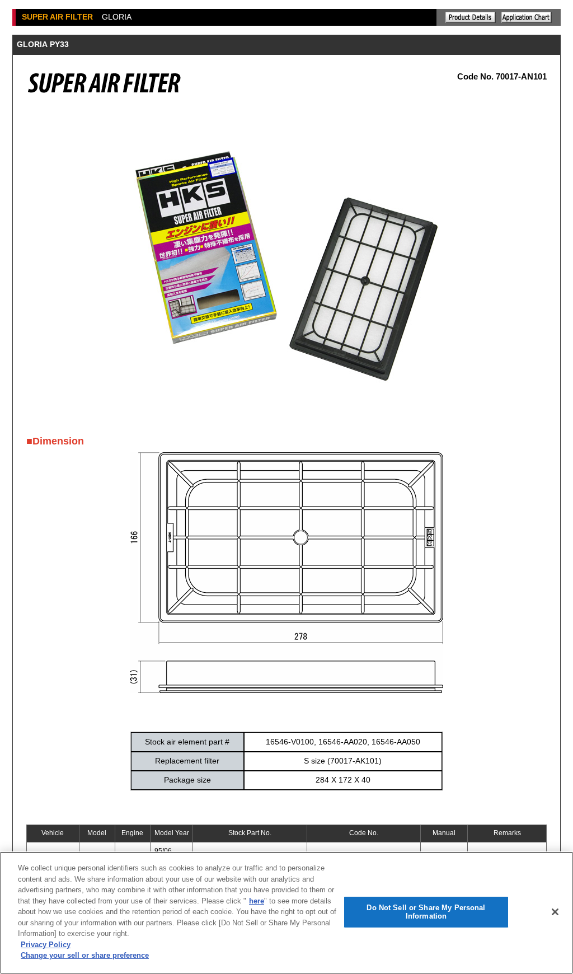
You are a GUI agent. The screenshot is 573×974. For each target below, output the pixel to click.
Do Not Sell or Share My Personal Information (426, 912)
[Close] (555, 912)
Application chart (526, 17)
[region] (286, 912)
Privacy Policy (46, 944)
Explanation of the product (470, 17)
